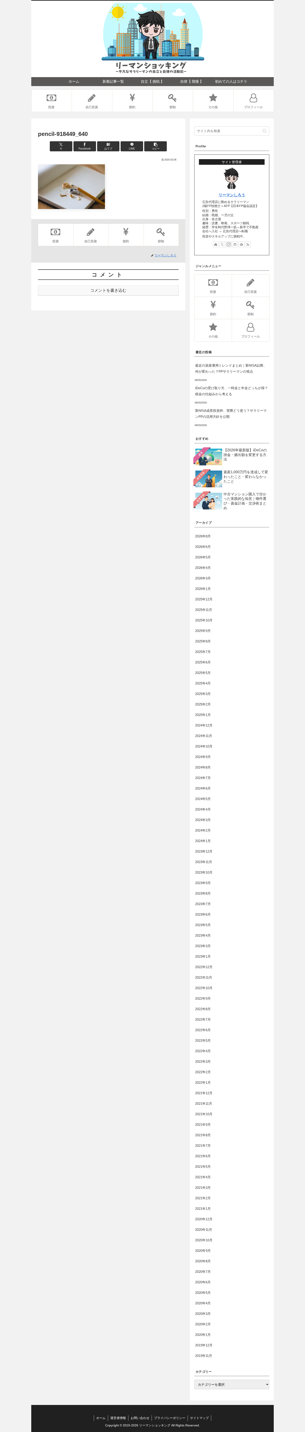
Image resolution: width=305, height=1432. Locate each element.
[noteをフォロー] (235, 244)
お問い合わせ (140, 1418)
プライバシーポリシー (169, 1418)
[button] (155, 146)
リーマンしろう (232, 195)
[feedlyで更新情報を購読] (241, 244)
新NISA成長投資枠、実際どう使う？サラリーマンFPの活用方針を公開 (231, 413)
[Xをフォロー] (222, 244)
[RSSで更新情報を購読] (248, 244)
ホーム (101, 1418)
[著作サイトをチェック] (216, 244)
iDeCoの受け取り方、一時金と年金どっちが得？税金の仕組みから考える (231, 391)
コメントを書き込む (108, 290)
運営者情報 (118, 1418)
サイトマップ (199, 1418)
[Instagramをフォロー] (229, 244)
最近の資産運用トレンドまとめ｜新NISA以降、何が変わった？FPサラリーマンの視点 (231, 368)
